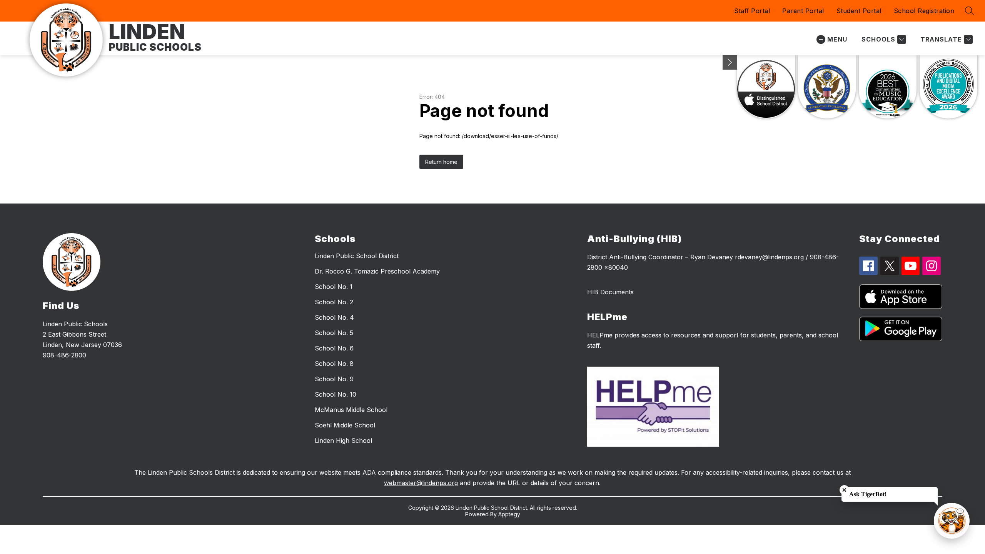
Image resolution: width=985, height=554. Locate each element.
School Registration (924, 11)
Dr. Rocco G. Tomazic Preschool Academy (377, 271)
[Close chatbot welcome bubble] (844, 490)
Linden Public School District (357, 256)
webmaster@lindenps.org (421, 483)
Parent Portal (803, 11)
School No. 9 (334, 379)
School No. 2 (334, 302)
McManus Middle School (351, 410)
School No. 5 (334, 333)
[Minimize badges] (730, 62)
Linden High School (343, 440)
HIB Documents (610, 292)
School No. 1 (333, 286)
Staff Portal (752, 11)
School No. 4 (334, 317)
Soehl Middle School (345, 425)
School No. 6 (334, 348)
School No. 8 (334, 363)
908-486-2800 (64, 355)
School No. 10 (335, 394)
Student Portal (858, 11)
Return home (441, 162)
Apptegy (509, 514)
